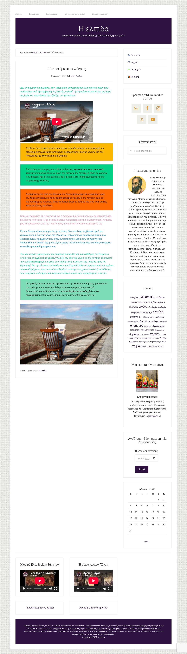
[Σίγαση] (50, 588)
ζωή (142, 321)
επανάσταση (159, 317)
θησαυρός (136, 325)
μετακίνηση (149, 330)
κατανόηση (134, 330)
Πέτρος (137, 298)
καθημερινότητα (157, 326)
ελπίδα (158, 312)
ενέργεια (135, 316)
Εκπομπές (42, 371)
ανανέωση (140, 302)
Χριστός (148, 296)
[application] (39, 581)
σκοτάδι (163, 342)
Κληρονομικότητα (147, 396)
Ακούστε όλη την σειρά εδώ (40, 607)
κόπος (142, 330)
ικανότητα (147, 326)
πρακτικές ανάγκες (136, 338)
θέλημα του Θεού (159, 321)
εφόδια (136, 321)
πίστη (162, 330)
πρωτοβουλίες (160, 338)
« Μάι (146, 541)
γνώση (149, 302)
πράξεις (162, 334)
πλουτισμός (145, 334)
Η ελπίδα (93, 28)
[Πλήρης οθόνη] (55, 588)
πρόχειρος (143, 342)
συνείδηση (144, 346)
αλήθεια (160, 297)
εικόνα (143, 306)
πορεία (154, 334)
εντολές (144, 317)
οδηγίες (157, 330)
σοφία (136, 346)
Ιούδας (132, 298)
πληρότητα (134, 334)
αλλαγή (133, 302)
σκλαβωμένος (154, 342)
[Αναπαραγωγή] (24, 588)
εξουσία (150, 317)
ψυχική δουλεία (154, 346)
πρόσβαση (133, 342)
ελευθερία (152, 307)
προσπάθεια (149, 338)
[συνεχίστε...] (154, 416)
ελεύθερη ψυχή (146, 312)
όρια (161, 346)
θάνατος (148, 321)
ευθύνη (130, 321)
